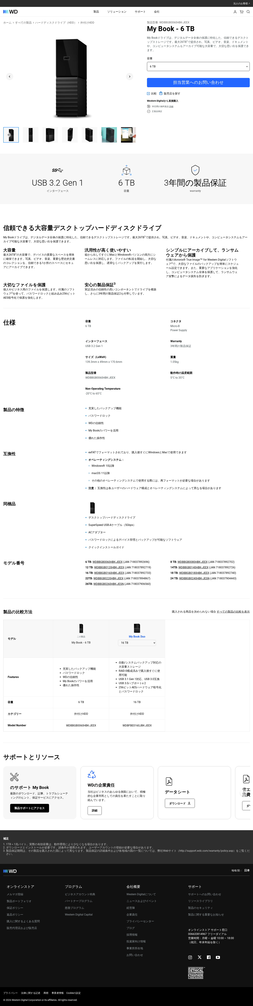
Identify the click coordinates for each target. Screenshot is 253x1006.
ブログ (130, 928)
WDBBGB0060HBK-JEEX (108, 562)
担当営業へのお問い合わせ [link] (198, 82)
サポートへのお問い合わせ (204, 894)
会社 (157, 11)
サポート (140, 11)
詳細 (94, 810)
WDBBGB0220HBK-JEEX (108, 578)
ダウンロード (177, 803)
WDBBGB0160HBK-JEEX (109, 573)
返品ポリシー (15, 914)
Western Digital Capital (79, 914)
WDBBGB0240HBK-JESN (194, 578)
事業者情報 (58, 993)
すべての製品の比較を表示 (233, 611)
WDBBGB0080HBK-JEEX (193, 562)
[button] (235, 12)
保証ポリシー (15, 907)
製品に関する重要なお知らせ (206, 914)
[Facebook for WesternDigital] (209, 957)
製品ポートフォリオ (19, 901)
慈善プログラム (74, 907)
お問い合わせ (134, 955)
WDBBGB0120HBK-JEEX (109, 567)
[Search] (248, 11)
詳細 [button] (171, 106)
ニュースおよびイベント (141, 901)
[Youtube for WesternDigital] (218, 957)
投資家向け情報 (136, 941)
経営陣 (130, 907)
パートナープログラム (78, 901)
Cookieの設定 (73, 993)
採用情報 (132, 934)
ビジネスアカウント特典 (80, 894)
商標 (46, 993)
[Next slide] (129, 76)
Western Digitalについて (141, 894)
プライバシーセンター (140, 921)
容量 (149, 58)
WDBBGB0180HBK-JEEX (194, 573)
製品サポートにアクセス (29, 808)
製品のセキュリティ (200, 907)
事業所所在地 (134, 948)
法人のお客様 (240, 3)
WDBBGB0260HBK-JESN (108, 584)
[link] (152, 93)
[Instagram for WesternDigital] (190, 957)
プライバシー (10, 993)
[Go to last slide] (9, 76)
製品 (96, 11)
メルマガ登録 (15, 894)
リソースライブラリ (200, 901)
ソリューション (116, 11)
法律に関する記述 (30, 993)
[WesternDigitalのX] (199, 957)
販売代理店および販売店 (22, 928)
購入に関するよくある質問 (23, 921)
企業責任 (132, 914)
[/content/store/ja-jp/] (10, 12)
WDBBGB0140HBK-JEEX (193, 567)
